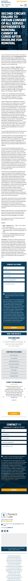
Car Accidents (14, 358)
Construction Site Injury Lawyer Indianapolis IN (14, 566)
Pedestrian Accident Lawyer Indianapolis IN (14, 577)
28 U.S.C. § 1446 (17, 91)
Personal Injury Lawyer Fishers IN (14, 574)
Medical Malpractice (14, 361)
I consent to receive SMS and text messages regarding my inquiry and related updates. (14, 295)
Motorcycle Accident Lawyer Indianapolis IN (14, 569)
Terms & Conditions (16, 322)
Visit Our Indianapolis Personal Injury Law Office (14, 548)
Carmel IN (10, 527)
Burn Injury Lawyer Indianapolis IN (14, 555)
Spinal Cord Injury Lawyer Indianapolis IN (14, 560)
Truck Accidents (14, 373)
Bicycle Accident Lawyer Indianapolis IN (14, 558)
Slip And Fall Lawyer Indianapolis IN (14, 557)
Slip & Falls (14, 370)
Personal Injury (14, 355)
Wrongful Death (14, 376)
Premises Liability (14, 367)
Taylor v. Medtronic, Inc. (17, 67)
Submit (14, 328)
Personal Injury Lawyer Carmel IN (14, 572)
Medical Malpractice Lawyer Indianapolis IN (14, 571)
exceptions (20, 86)
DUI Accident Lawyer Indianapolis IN (14, 575)
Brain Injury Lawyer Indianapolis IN (14, 565)
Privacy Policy (6, 322)
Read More (14, 413)
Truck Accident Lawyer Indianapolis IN (14, 568)
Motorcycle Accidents (14, 364)
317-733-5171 (22, 2)
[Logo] (9, 517)
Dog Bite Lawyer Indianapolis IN (14, 578)
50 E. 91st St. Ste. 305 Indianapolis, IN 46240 (13, 524)
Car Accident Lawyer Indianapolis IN (14, 563)
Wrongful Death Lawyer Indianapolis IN (14, 561)
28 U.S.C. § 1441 (11, 89)
